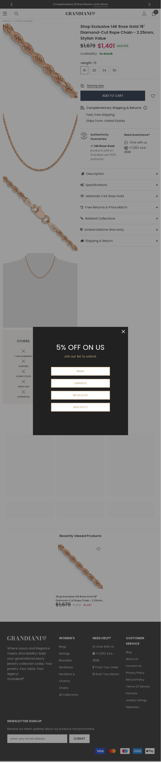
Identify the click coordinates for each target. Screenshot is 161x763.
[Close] (123, 331)
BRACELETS (80, 407)
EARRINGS (80, 383)
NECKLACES (80, 395)
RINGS (80, 371)
